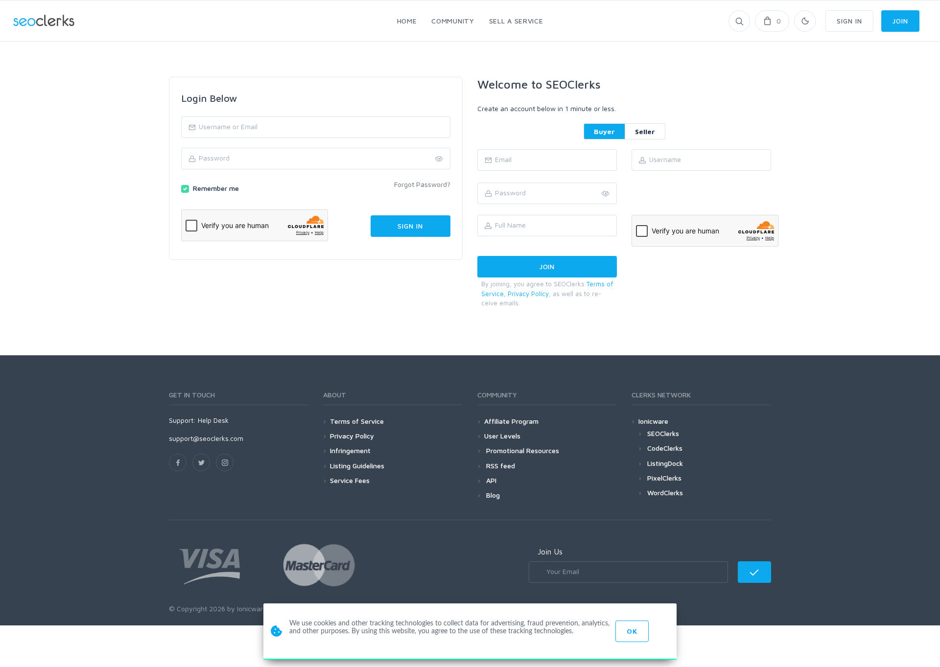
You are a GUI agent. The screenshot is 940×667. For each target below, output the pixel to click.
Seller (645, 131)
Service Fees (350, 480)
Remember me (216, 188)
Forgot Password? (422, 184)
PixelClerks (664, 478)
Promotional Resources (521, 450)
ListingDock (665, 463)
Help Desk (213, 420)
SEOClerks (663, 433)
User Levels (502, 436)
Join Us (550, 551)
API (490, 480)
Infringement (350, 450)
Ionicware (653, 421)
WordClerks (665, 492)
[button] (606, 193)
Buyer (604, 131)
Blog (492, 495)
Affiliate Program (511, 421)
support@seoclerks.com (206, 438)
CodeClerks (664, 448)
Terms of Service (357, 421)
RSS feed (499, 465)
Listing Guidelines (357, 465)
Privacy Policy (528, 294)
